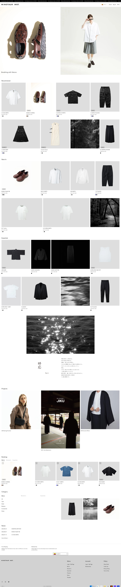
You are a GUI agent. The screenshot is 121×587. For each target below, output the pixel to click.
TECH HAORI (101, 481)
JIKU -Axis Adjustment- (46, 450)
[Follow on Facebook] (2, 581)
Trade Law (106, 566)
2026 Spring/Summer (6, 430)
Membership (88, 566)
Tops (3, 501)
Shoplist (69, 577)
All (2, 499)
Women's (8, 460)
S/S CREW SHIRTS (47, 228)
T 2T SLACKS (98, 191)
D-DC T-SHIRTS (59, 481)
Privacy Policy (107, 568)
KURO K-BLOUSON (35, 270)
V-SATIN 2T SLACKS (95, 112)
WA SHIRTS (73, 191)
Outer (3, 503)
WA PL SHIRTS (44, 191)
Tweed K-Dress (44, 149)
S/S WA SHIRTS (5, 112)
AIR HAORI (4, 270)
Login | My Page (70, 564)
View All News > (5, 538)
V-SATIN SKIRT (5, 149)
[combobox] (60, 554)
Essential (15, 460)
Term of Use (106, 570)
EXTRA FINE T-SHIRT (6, 306)
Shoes (3, 511)
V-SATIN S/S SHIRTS (60, 112)
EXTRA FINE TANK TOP (96, 270)
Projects (69, 573)
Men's (3, 460)
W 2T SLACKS (94, 306)
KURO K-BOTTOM (55, 270)
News (68, 575)
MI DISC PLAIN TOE (6, 191)
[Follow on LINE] (8, 581)
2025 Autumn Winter (85, 430)
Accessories (4, 508)
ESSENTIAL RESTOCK (16, 528)
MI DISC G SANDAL (30, 112)
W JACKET (24, 306)
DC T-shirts (4, 228)
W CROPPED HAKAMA (105, 149)
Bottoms (3, 506)
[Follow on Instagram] (5, 581)
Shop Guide (106, 564)
